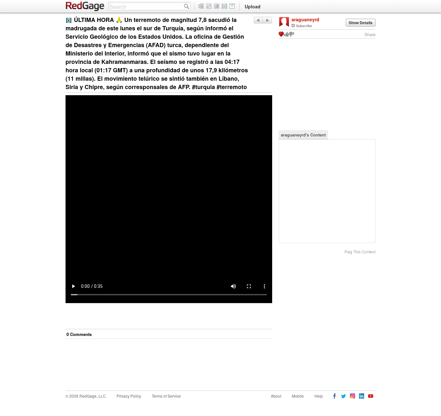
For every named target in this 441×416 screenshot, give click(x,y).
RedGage (85, 6)
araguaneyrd (305, 19)
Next (258, 20)
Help (318, 396)
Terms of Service (166, 396)
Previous (267, 20)
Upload (253, 6)
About (276, 396)
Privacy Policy (129, 396)
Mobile (298, 396)
